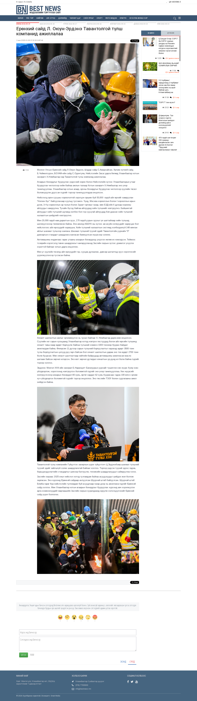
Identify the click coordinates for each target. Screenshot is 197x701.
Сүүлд (132, 661)
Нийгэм (39, 18)
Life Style (50, 18)
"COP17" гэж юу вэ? (167, 102)
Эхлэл (20, 18)
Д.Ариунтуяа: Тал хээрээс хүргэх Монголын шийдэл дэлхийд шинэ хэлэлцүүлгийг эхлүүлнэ (167, 122)
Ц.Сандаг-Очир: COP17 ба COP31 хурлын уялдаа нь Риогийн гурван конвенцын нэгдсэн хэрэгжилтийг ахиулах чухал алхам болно (168, 46)
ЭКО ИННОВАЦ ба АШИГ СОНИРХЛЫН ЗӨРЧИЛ (169, 64)
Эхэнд (123, 661)
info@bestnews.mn (83, 689)
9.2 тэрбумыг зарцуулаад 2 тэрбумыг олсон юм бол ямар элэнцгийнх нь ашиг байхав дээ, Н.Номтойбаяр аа (169, 86)
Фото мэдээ (111, 18)
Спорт (100, 18)
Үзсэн (171, 33)
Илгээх (23, 655)
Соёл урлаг (89, 18)
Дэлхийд (62, 18)
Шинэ (151, 33)
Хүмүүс (123, 18)
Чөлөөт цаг (75, 18)
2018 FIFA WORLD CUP (138, 18)
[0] (60, 617)
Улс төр (29, 18)
